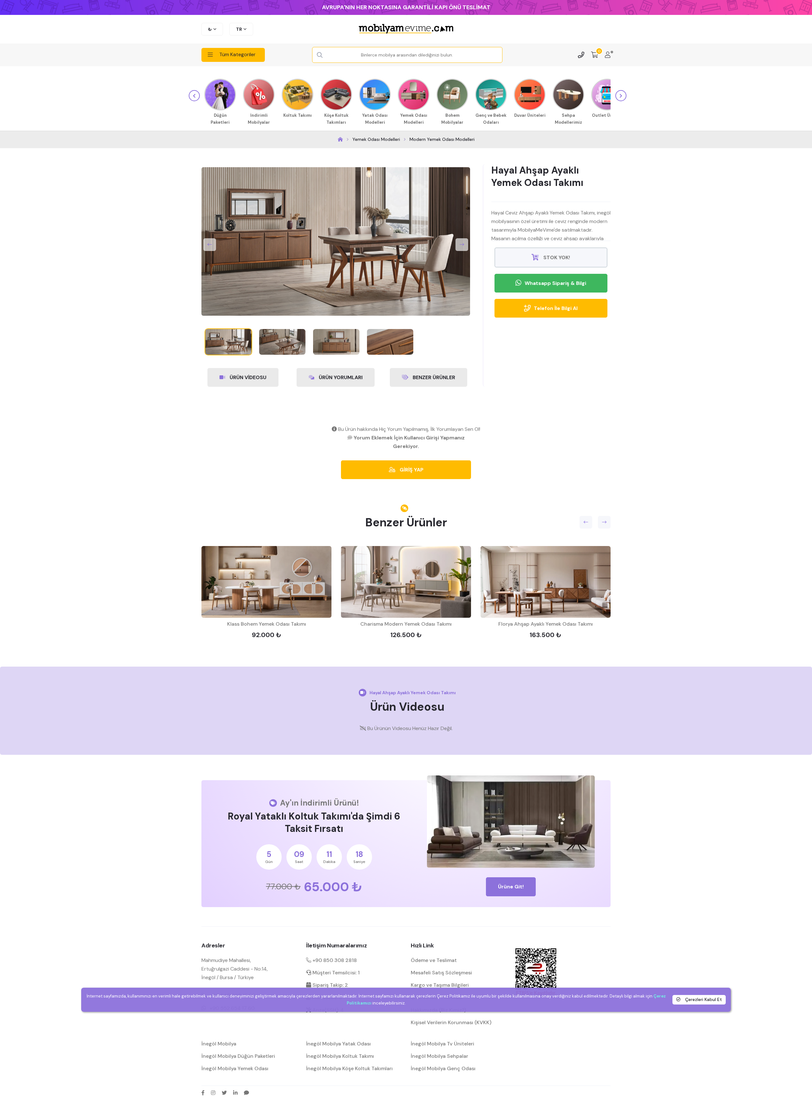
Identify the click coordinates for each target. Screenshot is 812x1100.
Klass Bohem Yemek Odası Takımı (266, 624)
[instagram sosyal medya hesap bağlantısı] (213, 1092)
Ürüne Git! (511, 886)
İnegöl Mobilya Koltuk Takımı (340, 1056)
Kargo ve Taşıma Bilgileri (440, 985)
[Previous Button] (209, 244)
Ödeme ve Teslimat (434, 960)
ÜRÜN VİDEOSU (247, 377)
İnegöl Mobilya (218, 1043)
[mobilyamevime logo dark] (406, 29)
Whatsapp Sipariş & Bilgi (555, 283)
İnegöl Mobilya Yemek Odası (234, 1068)
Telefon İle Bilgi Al (556, 308)
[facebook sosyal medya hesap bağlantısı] (203, 1092)
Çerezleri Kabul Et (703, 1000)
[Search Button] (320, 55)
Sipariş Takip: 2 (329, 985)
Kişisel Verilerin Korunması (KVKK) (451, 1022)
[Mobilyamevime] (340, 139)
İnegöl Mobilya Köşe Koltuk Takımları (349, 1068)
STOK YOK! (556, 257)
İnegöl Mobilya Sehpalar (439, 1056)
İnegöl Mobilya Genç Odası (443, 1068)
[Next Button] (461, 244)
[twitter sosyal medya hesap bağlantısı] (224, 1092)
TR (239, 29)
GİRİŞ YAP (410, 469)
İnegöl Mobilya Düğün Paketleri (238, 1056)
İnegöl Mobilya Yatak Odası (338, 1043)
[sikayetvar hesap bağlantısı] (246, 1092)
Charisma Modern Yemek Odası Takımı (406, 624)
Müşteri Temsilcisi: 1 (335, 972)
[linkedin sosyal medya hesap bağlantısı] (235, 1092)
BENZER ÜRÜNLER (433, 377)
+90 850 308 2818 (334, 960)
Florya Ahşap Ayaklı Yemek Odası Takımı (545, 624)
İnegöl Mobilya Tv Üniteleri (442, 1043)
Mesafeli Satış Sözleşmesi (441, 972)
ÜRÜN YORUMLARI (340, 377)
